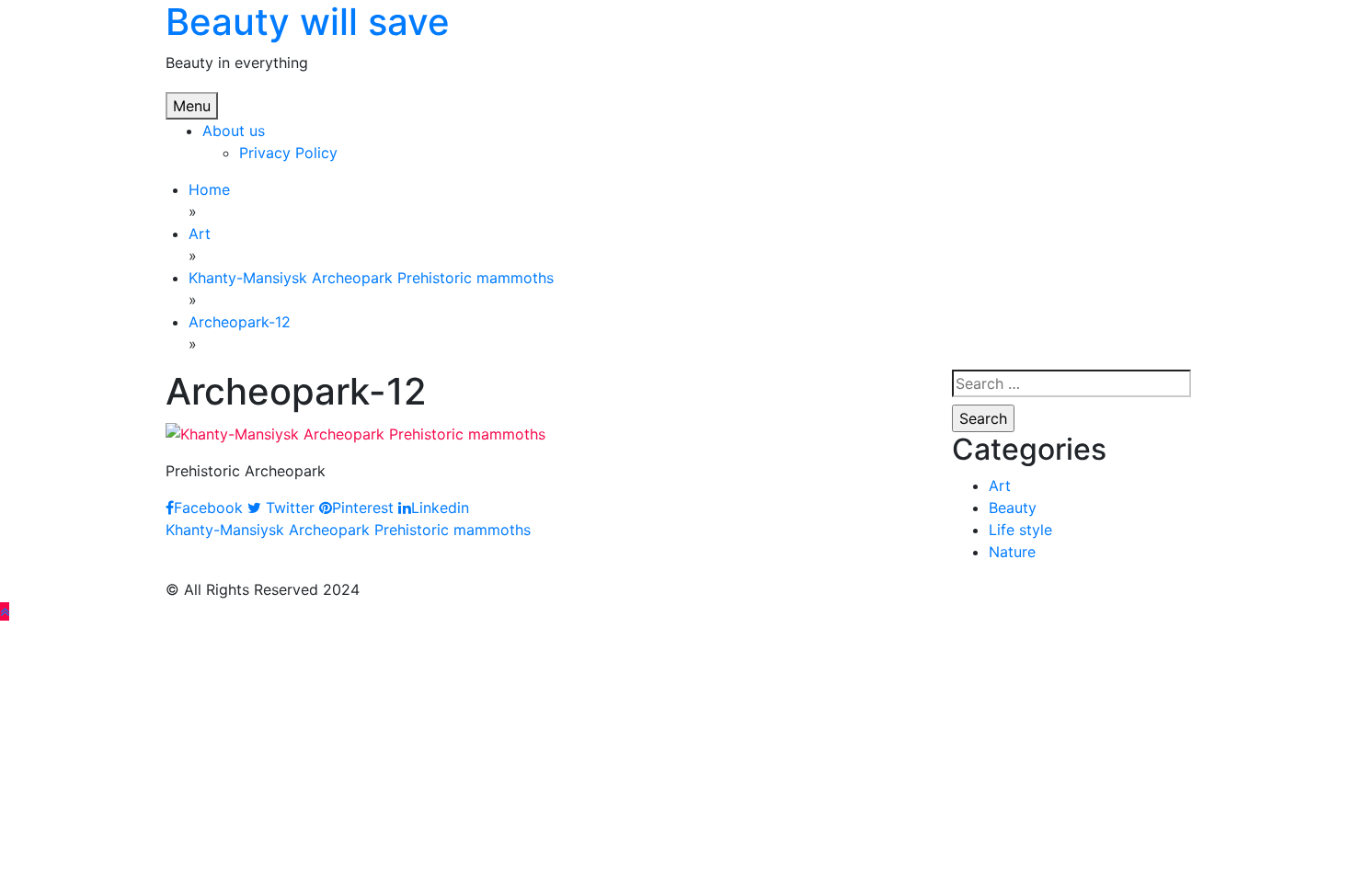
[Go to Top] (4, 611)
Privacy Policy (288, 152)
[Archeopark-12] (355, 432)
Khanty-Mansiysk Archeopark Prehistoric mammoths (348, 529)
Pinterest (363, 507)
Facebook (208, 507)
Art (1000, 485)
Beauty (1013, 507)
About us (233, 130)
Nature (1012, 551)
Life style (1020, 529)
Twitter (288, 507)
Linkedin (440, 507)
